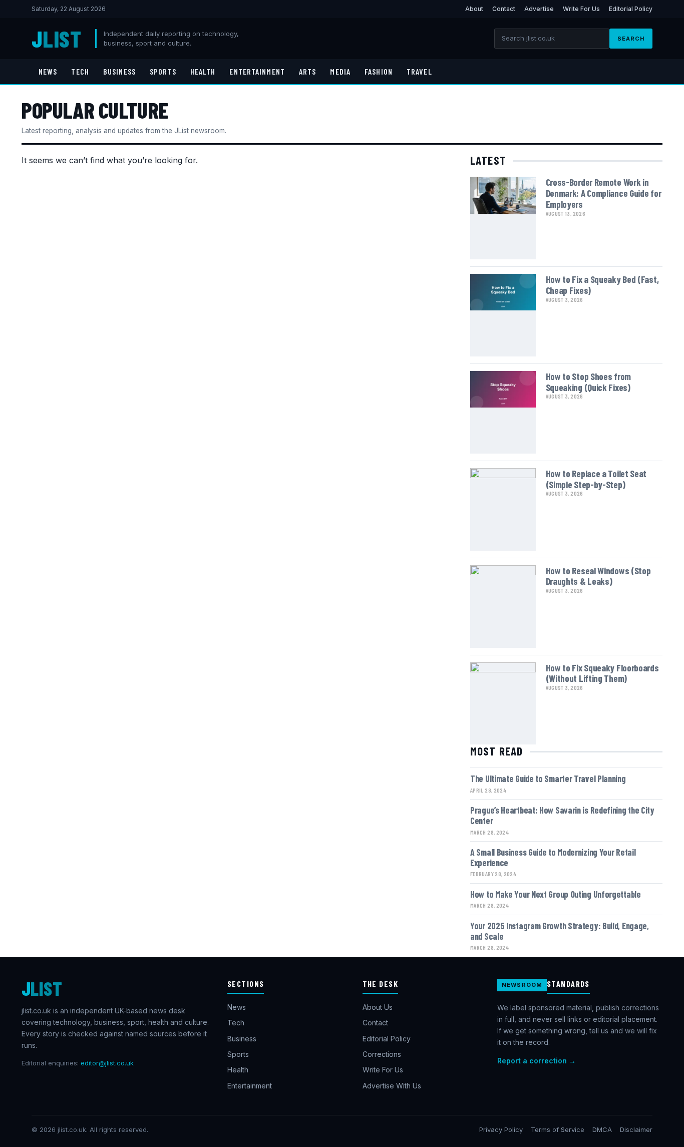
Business (119, 71)
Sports (163, 71)
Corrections (382, 1054)
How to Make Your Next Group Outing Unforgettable (555, 894)
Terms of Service (557, 1129)
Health (203, 71)
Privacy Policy (501, 1129)
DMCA (602, 1129)
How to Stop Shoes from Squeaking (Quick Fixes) (588, 381)
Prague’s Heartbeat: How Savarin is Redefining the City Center (562, 815)
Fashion (379, 71)
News (48, 71)
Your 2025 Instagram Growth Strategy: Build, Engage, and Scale (559, 931)
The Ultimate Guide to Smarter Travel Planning (548, 778)
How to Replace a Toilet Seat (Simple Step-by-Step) (596, 479)
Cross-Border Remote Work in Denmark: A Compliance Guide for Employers (603, 193)
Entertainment (257, 71)
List (56, 38)
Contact (503, 9)
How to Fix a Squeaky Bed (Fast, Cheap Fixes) (602, 284)
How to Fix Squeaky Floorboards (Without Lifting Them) (602, 673)
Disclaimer (636, 1129)
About (474, 9)
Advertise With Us (392, 1085)
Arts (307, 71)
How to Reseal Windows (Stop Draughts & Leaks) (598, 576)
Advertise (539, 9)
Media (340, 71)
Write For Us (581, 9)
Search (630, 38)
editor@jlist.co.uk (107, 1063)
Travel (419, 71)
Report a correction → (536, 1060)
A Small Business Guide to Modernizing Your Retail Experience (552, 857)
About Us (378, 1007)
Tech (80, 71)
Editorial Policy (630, 9)
